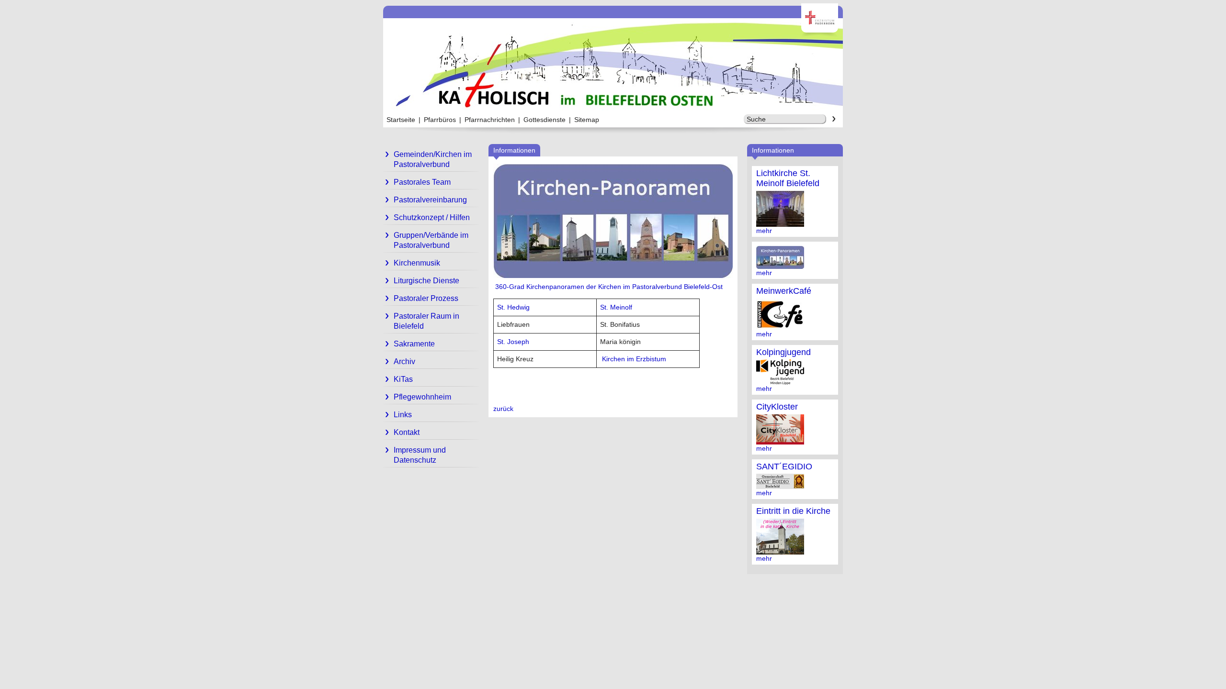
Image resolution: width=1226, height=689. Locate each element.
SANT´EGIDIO (784, 466)
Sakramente (414, 344)
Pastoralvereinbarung (430, 200)
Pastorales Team (422, 182)
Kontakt (407, 432)
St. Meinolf (616, 307)
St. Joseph (513, 341)
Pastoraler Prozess (426, 298)
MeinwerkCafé (783, 291)
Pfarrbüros (440, 119)
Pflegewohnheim (422, 397)
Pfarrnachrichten (490, 119)
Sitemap (586, 119)
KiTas (403, 379)
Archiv (404, 361)
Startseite (400, 119)
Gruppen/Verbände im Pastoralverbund (431, 240)
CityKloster (777, 406)
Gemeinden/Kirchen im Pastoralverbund (433, 159)
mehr (764, 230)
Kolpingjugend (783, 352)
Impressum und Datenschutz (420, 455)
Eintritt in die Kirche (793, 511)
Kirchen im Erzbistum (634, 359)
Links (403, 415)
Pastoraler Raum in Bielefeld (426, 321)
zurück (503, 408)
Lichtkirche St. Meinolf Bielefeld (787, 178)
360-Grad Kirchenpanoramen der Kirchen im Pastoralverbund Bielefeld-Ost (608, 286)
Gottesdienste (544, 119)
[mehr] (780, 223)
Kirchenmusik (417, 263)
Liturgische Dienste (426, 281)
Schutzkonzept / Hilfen (432, 217)
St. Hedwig (513, 307)
